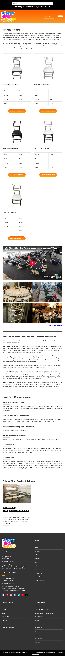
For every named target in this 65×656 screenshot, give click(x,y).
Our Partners (35, 654)
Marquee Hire (38, 642)
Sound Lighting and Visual (42, 609)
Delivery (37, 555)
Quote (4, 609)
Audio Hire (37, 635)
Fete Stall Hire (38, 617)
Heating (37, 620)
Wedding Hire (38, 628)
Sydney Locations (7, 624)
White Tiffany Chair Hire (42, 85)
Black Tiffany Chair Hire (10, 148)
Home (36, 548)
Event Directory (39, 580)
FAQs (36, 562)
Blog (36, 569)
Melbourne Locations (8, 628)
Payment (37, 558)
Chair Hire (37, 624)
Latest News (5, 620)
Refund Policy (38, 577)
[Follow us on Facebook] (3, 595)
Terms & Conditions (35, 652)
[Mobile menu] (60, 16)
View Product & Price (17, 111)
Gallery (37, 566)
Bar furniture (38, 638)
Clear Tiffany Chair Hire (41, 148)
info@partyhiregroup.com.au (10, 565)
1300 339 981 (44, 7)
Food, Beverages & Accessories (44, 613)
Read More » (6, 525)
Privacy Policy (38, 573)
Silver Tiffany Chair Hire (10, 85)
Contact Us (5, 617)
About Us (37, 551)
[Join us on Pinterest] (7, 595)
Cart (3, 613)
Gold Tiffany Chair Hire (10, 212)
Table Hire (37, 631)
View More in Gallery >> (55, 325)
